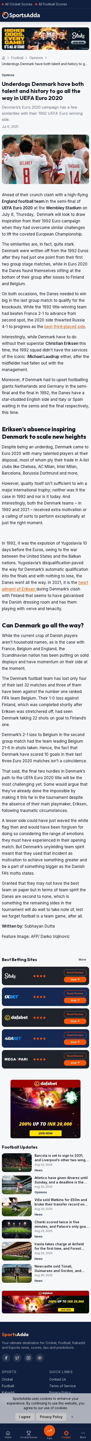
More (82, 959)
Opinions (36, 58)
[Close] (72, 1417)
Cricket (7, 1379)
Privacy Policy (60, 1392)
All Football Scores (52, 4)
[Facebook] (6, 1358)
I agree (25, 1417)
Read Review (75, 972)
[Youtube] (39, 1358)
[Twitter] (17, 1358)
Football (17, 58)
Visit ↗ (75, 979)
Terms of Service (62, 1386)
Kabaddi (8, 1392)
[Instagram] (28, 1358)
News (38, 1170)
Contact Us (57, 1379)
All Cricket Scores (18, 4)
